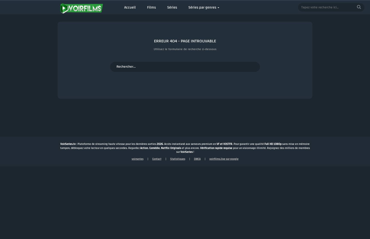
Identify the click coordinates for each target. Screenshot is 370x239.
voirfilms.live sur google (224, 159)
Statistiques (177, 159)
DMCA (197, 159)
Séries (172, 7)
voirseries (137, 159)
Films (151, 7)
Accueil (130, 7)
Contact (156, 159)
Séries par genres (202, 7)
